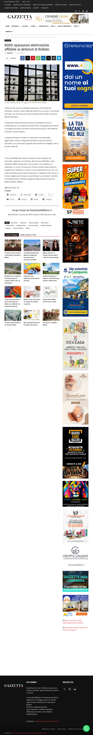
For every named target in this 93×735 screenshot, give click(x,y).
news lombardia (33, 225)
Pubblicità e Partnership (75, 729)
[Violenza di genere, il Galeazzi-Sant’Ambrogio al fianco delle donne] (51, 268)
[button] (76, 11)
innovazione (15, 733)
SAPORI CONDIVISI (25, 8)
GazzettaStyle (44, 26)
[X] (27, 58)
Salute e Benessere (64, 26)
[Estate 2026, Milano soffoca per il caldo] (51, 291)
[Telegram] (59, 58)
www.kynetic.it (42, 733)
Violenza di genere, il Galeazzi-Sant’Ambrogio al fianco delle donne (51, 278)
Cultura (25, 26)
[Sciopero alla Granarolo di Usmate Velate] (13, 315)
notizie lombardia (46, 225)
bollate (28, 228)
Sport (76, 26)
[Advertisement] (75, 654)
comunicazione (25, 733)
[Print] (53, 58)
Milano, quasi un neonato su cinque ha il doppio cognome (32, 302)
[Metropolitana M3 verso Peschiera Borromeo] (32, 315)
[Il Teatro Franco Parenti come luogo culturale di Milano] (13, 245)
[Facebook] (79, 11)
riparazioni (23, 223)
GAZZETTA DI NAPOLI (75, 5)
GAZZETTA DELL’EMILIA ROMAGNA (43, 5)
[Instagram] (83, 11)
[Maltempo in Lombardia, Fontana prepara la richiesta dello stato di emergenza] (13, 268)
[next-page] (9, 329)
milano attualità (33, 223)
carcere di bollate (18, 228)
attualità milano (21, 225)
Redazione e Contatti (48, 729)
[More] (64, 58)
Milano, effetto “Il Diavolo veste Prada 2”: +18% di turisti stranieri (51, 255)
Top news (14, 37)
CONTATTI (36, 8)
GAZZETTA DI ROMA (61, 5)
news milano (44, 223)
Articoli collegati (12, 235)
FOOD (52, 26)
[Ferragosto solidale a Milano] (51, 315)
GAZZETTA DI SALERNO (11, 8)
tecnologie (33, 733)
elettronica (14, 223)
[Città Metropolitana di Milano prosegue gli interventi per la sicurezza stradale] (32, 245)
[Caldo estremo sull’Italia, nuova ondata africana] (32, 268)
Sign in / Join (26, 1)
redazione (10, 53)
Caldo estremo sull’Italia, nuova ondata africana (31, 278)
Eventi (33, 26)
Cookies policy (31, 714)
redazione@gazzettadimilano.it (47, 721)
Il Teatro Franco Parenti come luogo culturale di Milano (13, 255)
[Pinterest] (33, 58)
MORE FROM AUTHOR (28, 235)
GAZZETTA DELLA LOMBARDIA (22, 5)
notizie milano (10, 225)
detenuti (8, 228)
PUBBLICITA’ (44, 8)
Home (7, 26)
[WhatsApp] (38, 58)
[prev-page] (6, 329)
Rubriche (9, 31)
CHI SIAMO (8, 5)
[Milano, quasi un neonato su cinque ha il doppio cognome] (32, 291)
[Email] (48, 58)
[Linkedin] (86, 11)
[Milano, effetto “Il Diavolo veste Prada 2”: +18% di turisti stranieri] (51, 245)
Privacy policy (61, 729)
